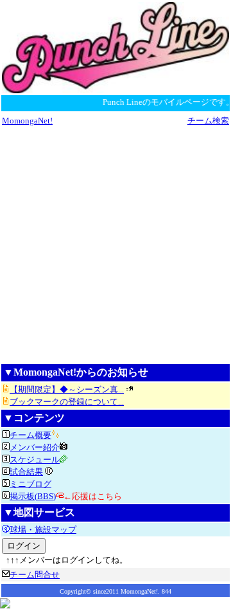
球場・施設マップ (43, 529)
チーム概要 (30, 435)
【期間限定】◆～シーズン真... (67, 389)
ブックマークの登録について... (67, 401)
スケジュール (35, 459)
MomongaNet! (27, 120)
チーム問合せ (35, 574)
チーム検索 (208, 120)
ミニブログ (30, 484)
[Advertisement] (115, 244)
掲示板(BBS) (33, 496)
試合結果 (26, 472)
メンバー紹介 (35, 447)
